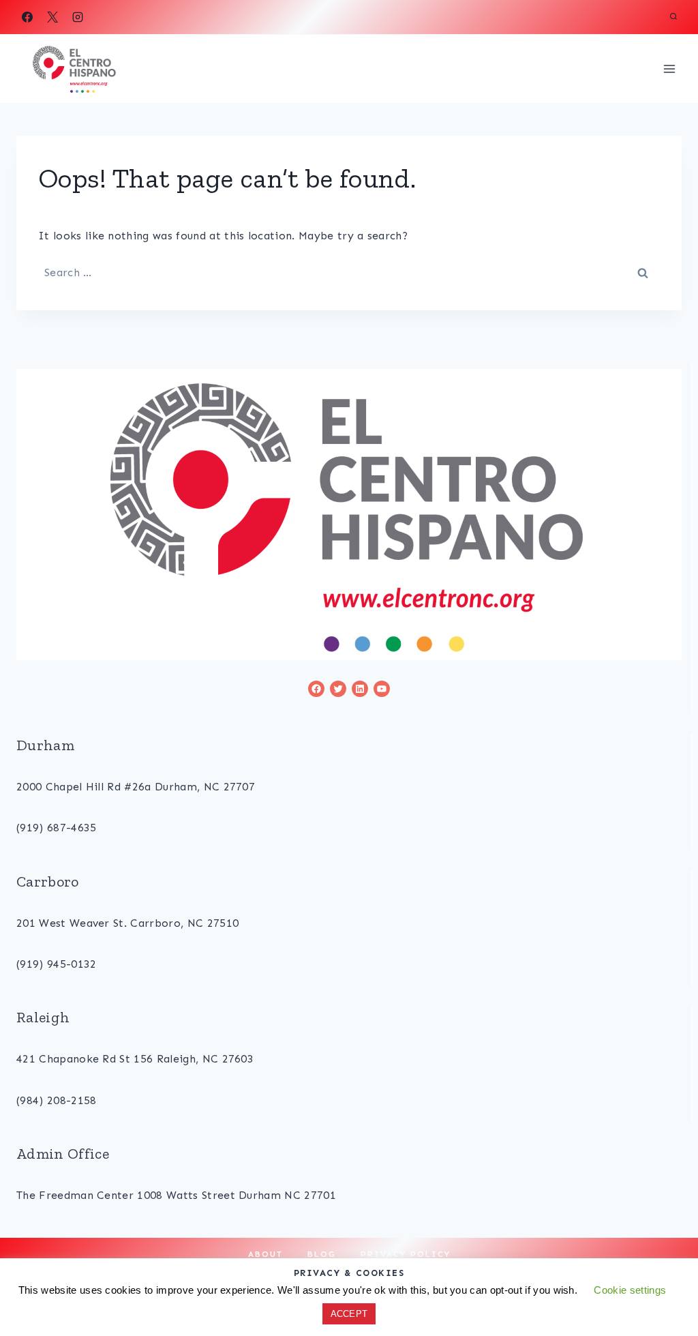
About (265, 1254)
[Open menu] (669, 68)
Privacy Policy (406, 1254)
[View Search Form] (673, 17)
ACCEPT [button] (349, 1314)
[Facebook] (27, 17)
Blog (321, 1254)
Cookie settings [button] (630, 1290)
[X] (52, 17)
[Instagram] (78, 17)
